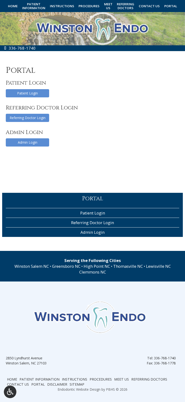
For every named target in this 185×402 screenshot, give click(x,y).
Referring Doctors (149, 379)
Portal (170, 6)
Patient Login (27, 93)
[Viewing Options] (10, 391)
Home (13, 6)
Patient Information (39, 379)
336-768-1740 (165, 358)
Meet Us (121, 379)
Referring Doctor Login (28, 117)
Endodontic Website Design (79, 389)
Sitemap (77, 384)
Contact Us (149, 6)
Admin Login (27, 142)
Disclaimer (57, 384)
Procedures (89, 6)
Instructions (62, 6)
